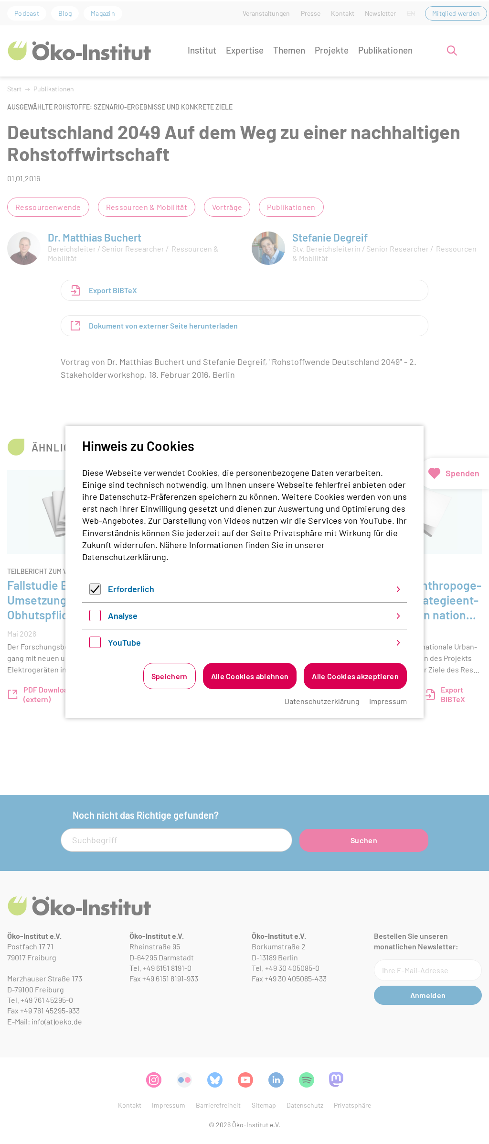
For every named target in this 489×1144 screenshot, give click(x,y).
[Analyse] (95, 618)
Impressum (388, 700)
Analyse (123, 615)
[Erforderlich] (95, 591)
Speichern (169, 676)
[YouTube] (95, 644)
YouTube (124, 642)
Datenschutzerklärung (124, 556)
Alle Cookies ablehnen (250, 676)
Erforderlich (131, 588)
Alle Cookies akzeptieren (355, 676)
